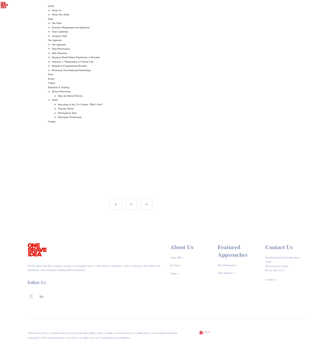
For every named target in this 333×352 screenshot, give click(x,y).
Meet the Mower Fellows (70, 95)
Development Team (67, 113)
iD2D (54, 100)
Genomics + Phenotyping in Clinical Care (72, 61)
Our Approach (55, 40)
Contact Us (270, 279)
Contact (52, 121)
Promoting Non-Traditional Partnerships (71, 70)
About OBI (175, 257)
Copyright (83, 333)
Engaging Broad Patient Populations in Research (76, 57)
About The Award (60, 14)
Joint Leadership (60, 31)
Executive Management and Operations (71, 27)
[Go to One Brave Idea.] (259, 141)
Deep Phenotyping (61, 48)
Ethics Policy (97, 333)
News (50, 74)
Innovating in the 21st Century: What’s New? (80, 104)
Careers (51, 83)
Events (51, 78)
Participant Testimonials (70, 117)
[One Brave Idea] (4, 5)
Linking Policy (142, 333)
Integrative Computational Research (69, 65)
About (51, 6)
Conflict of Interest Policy (119, 333)
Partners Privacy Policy (63, 333)
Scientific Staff (59, 36)
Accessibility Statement (164, 333)
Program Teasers (66, 108)
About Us (56, 10)
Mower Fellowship (61, 91)
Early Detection (59, 53)
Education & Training (58, 87)
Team (50, 19)
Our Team (56, 23)
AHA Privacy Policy (38, 333)
